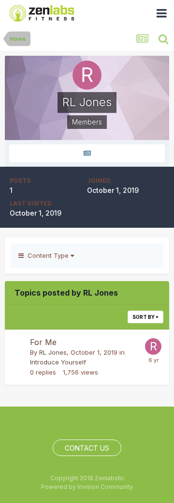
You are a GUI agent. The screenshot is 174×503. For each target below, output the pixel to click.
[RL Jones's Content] (87, 153)
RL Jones (53, 352)
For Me (43, 342)
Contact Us (87, 448)
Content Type (47, 255)
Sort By (144, 317)
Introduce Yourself (58, 362)
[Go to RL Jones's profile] (153, 346)
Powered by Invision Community (87, 486)
